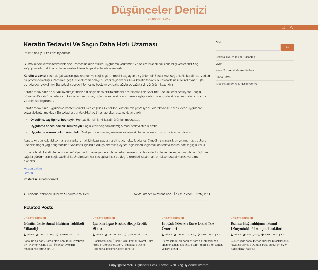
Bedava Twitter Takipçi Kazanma (235, 56)
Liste (219, 63)
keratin (28, 173)
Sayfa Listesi (223, 76)
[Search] (291, 27)
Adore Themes (198, 265)
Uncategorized (48, 179)
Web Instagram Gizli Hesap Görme (236, 83)
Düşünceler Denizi (159, 9)
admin (65, 53)
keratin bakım (33, 168)
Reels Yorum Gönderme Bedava (235, 70)
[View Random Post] (283, 27)
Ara (218, 41)
